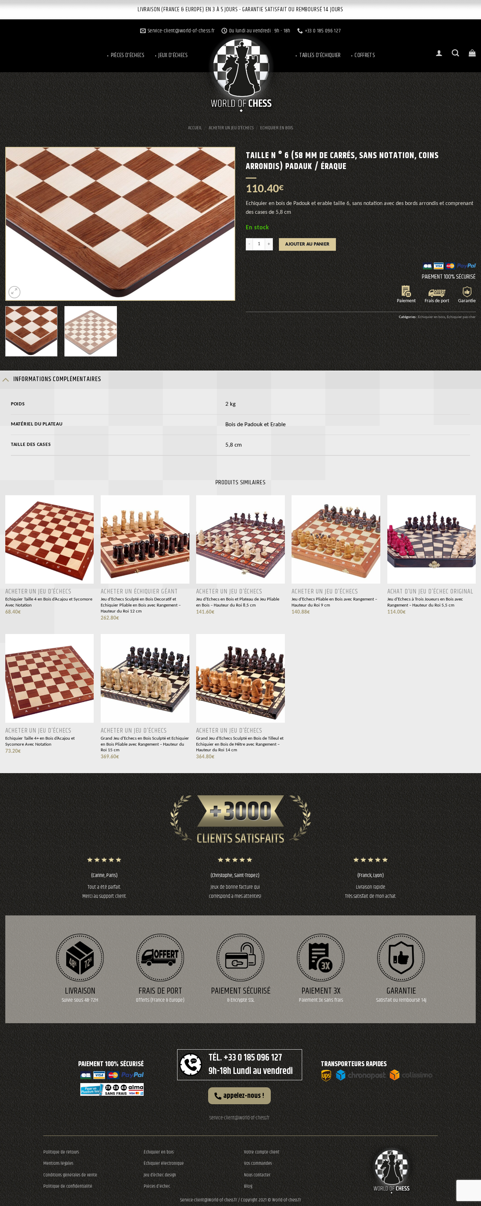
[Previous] (19, 224)
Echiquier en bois (276, 128)
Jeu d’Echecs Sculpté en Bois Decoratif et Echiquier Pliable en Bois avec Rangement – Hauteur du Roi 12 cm (141, 605)
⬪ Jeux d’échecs (171, 55)
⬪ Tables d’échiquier (317, 55)
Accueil (195, 128)
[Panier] (472, 53)
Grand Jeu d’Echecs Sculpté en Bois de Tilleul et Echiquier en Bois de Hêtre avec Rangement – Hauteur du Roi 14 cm (239, 744)
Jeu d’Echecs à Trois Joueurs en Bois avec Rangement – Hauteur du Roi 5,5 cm (425, 602)
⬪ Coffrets (362, 55)
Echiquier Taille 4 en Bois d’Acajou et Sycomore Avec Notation (48, 602)
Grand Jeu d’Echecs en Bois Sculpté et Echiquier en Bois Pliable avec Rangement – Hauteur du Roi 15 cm (145, 744)
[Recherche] (455, 53)
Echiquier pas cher (461, 317)
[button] (239, 1095)
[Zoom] (14, 292)
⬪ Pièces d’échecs (125, 55)
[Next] (221, 224)
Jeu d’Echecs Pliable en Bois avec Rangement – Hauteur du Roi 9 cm (334, 602)
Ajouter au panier (307, 244)
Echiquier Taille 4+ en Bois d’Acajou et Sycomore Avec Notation (40, 741)
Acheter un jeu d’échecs (231, 128)
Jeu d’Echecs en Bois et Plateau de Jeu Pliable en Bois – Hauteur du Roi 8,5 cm (237, 602)
